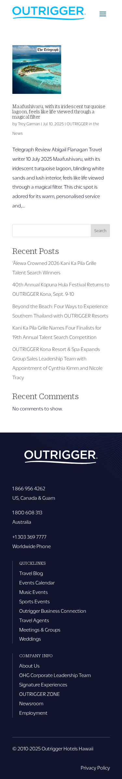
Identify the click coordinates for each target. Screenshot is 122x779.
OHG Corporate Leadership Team (55, 675)
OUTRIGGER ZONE (39, 694)
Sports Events (34, 601)
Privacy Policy (95, 767)
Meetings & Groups (40, 629)
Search (100, 230)
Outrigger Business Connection (52, 610)
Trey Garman (29, 123)
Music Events (33, 592)
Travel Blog (31, 573)
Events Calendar (37, 582)
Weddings (30, 638)
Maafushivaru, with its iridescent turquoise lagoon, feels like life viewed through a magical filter (58, 111)
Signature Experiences (43, 684)
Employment (33, 712)
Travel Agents (34, 620)
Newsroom (31, 703)
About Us (29, 665)
